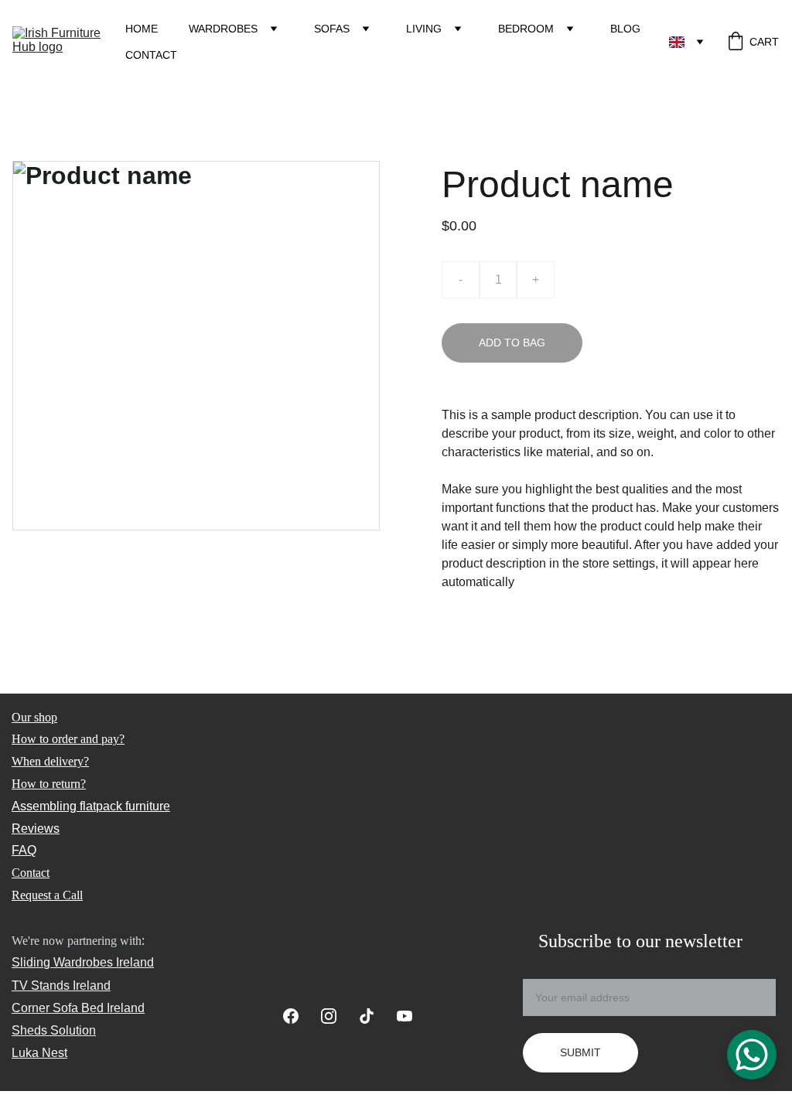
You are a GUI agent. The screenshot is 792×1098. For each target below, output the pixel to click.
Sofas (332, 28)
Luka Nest (39, 1052)
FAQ (24, 850)
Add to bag (512, 342)
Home (141, 28)
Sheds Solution (54, 1030)
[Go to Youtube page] (404, 1016)
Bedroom (526, 28)
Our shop (34, 717)
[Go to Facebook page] (298, 1016)
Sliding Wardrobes (62, 962)
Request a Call (47, 895)
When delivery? (50, 761)
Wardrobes (223, 28)
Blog (625, 28)
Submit (580, 1052)
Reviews (36, 828)
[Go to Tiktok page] (374, 1016)
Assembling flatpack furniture (91, 806)
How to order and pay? (68, 738)
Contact (151, 55)
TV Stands (41, 985)
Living (424, 28)
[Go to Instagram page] (336, 1016)
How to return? (49, 783)
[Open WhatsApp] (752, 1054)
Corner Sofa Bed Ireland (78, 1007)
